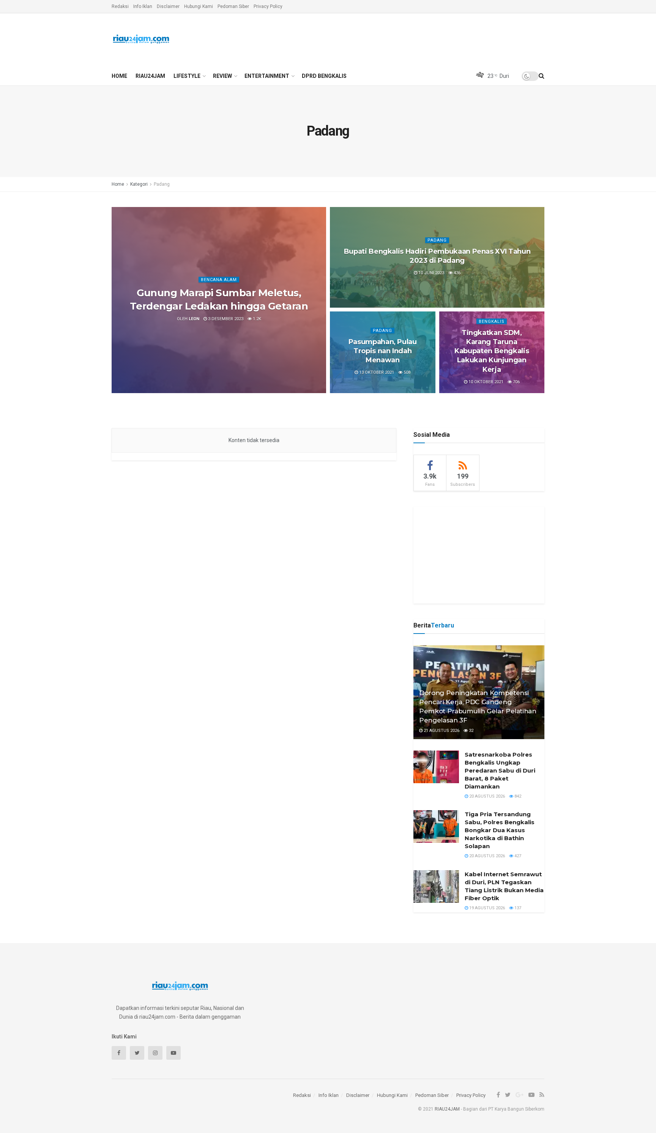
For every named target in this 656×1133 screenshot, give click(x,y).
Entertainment (266, 76)
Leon (194, 318)
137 (517, 907)
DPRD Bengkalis (324, 76)
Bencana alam (219, 279)
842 (517, 796)
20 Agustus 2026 (486, 796)
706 (516, 381)
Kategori (139, 184)
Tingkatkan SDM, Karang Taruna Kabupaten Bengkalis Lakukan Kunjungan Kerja (491, 350)
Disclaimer (168, 6)
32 (470, 730)
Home (119, 76)
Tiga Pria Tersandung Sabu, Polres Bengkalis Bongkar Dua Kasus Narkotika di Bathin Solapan (500, 830)
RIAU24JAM (447, 1109)
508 (406, 372)
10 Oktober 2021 (485, 381)
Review (222, 76)
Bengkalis (492, 321)
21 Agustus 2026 (441, 730)
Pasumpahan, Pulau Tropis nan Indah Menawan (382, 350)
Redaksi (120, 6)
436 (456, 272)
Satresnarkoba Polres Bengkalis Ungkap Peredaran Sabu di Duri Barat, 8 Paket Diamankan (500, 770)
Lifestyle (186, 76)
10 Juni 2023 (430, 272)
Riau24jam (150, 76)
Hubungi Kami (198, 6)
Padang (162, 184)
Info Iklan (142, 6)
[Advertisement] (479, 553)
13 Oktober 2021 (376, 372)
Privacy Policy (268, 6)
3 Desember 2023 (225, 318)
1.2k (256, 318)
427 (517, 855)
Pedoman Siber (233, 6)
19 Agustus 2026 (486, 907)
